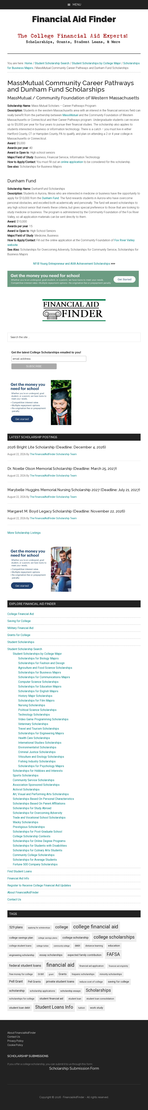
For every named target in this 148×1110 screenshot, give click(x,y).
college (61, 927)
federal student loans (25, 965)
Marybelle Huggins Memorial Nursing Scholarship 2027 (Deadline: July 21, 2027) (73, 490)
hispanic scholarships (83, 974)
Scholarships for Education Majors (39, 686)
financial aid (60, 965)
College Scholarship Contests (31, 836)
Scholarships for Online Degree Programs (39, 841)
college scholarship (75, 937)
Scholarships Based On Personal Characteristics (43, 799)
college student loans (20, 946)
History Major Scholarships (35, 696)
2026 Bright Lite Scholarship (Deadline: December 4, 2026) (56, 447)
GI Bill (41, 974)
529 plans (16, 927)
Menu (77, 4)
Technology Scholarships (34, 714)
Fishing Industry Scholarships (37, 761)
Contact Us (14, 899)
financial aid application (92, 966)
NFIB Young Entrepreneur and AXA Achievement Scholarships (71, 263)
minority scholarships (111, 974)
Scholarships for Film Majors (36, 700)
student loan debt (19, 1007)
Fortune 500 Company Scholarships (35, 864)
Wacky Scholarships (25, 822)
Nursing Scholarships (31, 705)
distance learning (94, 946)
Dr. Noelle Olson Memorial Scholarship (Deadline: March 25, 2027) (62, 468)
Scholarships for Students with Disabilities (40, 845)
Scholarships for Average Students (35, 859)
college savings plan (21, 937)
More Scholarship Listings (24, 532)
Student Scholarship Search (24, 649)
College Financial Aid (20, 614)
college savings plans (47, 938)
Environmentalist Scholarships (37, 747)
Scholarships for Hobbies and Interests (38, 770)
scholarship (17, 990)
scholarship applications (42, 991)
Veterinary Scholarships (33, 724)
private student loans (60, 981)
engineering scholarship (21, 955)
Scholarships (98, 990)
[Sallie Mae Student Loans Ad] (73, 286)
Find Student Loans (19, 871)
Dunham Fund (50, 198)
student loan (74, 998)
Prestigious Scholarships (29, 827)
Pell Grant (16, 981)
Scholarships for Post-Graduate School (37, 831)
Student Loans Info (54, 1007)
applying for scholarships (39, 928)
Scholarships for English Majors (38, 691)
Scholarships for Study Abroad (32, 808)
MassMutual (70, 115)
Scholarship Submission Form (74, 1068)
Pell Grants (34, 981)
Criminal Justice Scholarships (37, 752)
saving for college (118, 981)
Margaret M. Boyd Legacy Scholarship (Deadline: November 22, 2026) (66, 511)
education (114, 945)
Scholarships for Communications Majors (44, 677)
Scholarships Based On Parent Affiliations (39, 803)
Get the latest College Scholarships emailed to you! (46, 352)
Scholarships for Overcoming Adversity (37, 813)
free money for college (21, 974)
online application (72, 162)
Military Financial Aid (20, 628)
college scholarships (114, 937)
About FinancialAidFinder (23, 892)
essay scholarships (51, 955)
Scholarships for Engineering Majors (41, 733)
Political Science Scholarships (37, 710)
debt (77, 945)
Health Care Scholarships (34, 738)
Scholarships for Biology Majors (38, 658)
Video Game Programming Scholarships (43, 719)
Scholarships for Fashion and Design (41, 663)
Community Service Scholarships (33, 780)
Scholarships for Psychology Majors (41, 766)
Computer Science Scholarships (38, 682)
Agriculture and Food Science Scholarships (45, 667)
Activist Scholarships (26, 789)
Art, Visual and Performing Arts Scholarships (41, 794)
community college (62, 946)
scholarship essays (70, 991)
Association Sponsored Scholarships (36, 785)
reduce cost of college (91, 982)
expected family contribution (84, 955)
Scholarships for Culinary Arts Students (37, 850)
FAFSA (113, 954)
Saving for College (19, 621)
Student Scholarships (20, 642)
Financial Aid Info (18, 878)
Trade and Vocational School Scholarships (39, 817)
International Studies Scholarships (39, 742)
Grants (63, 974)
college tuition (43, 946)
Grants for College (18, 635)
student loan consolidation (100, 998)
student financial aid (51, 998)
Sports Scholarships (25, 775)
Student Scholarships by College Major (37, 653)
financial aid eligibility (118, 966)
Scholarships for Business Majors (39, 672)
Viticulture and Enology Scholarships (41, 756)
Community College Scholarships (34, 855)
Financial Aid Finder (74, 19)
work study (96, 1007)
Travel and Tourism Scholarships (38, 728)
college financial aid (95, 927)
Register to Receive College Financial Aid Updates (39, 885)
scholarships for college (21, 998)
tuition (81, 1008)
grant (51, 974)
